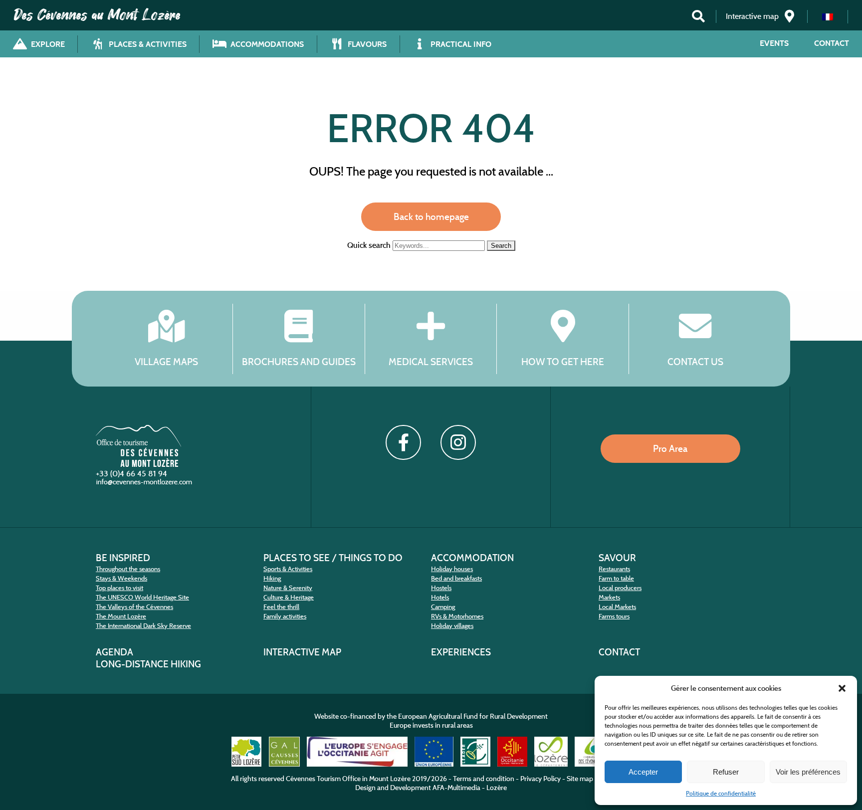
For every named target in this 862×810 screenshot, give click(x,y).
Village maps (166, 361)
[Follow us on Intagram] (457, 442)
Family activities (284, 616)
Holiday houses (452, 569)
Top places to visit (119, 588)
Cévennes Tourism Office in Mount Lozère (348, 778)
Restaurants (614, 569)
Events (774, 43)
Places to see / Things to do (333, 558)
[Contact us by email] (145, 484)
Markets (609, 597)
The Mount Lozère (121, 616)
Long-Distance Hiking (148, 664)
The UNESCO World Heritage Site (142, 597)
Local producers (620, 588)
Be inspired (123, 558)
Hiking (272, 578)
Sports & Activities (287, 569)
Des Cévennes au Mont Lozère (97, 15)
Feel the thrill (281, 606)
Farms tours (614, 616)
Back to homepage (431, 216)
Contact (831, 43)
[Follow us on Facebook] (403, 442)
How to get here (562, 361)
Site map (580, 778)
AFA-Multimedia (456, 787)
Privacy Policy (540, 778)
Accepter (643, 772)
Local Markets (617, 606)
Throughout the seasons (128, 569)
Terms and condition (483, 778)
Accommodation (472, 558)
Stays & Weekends (121, 578)
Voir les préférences (808, 772)
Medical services (431, 361)
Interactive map (302, 652)
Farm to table (616, 578)
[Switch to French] (827, 16)
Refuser (726, 772)
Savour (617, 558)
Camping (443, 606)
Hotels (440, 597)
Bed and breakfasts (456, 578)
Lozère (496, 787)
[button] (842, 688)
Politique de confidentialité (721, 793)
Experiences (461, 652)
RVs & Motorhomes (457, 616)
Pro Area (670, 448)
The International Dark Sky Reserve (143, 625)
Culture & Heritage (288, 597)
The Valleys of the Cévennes (134, 606)
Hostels (441, 588)
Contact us (695, 361)
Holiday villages (452, 625)
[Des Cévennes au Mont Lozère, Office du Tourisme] (138, 464)
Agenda (114, 652)
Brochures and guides (299, 361)
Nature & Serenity (287, 588)
